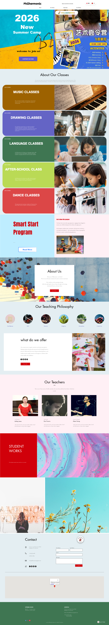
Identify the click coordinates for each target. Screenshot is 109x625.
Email (57, 552)
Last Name (72, 547)
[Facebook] (21, 359)
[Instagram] (27, 359)
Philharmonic (33, 4)
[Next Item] (107, 505)
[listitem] (54, 97)
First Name (58, 547)
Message (58, 557)
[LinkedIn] (25, 359)
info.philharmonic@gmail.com (35, 560)
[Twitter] (23, 359)
